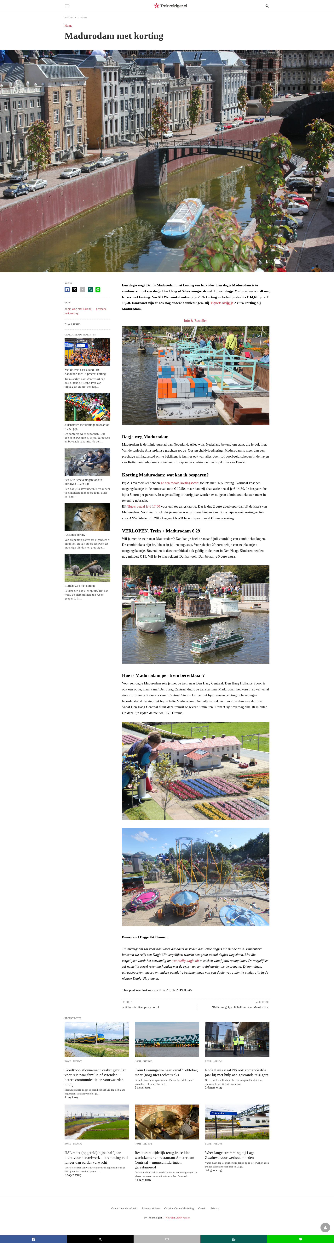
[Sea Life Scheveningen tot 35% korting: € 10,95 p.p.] (87, 462)
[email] (167, 1239)
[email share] (82, 289)
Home (84, 17)
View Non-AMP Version (177, 1217)
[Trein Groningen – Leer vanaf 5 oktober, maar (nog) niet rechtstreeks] (167, 1039)
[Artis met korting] (87, 517)
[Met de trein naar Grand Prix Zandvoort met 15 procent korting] (87, 352)
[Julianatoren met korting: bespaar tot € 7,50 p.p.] (87, 407)
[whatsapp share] (90, 289)
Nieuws (77, 1061)
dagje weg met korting (78, 308)
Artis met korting (75, 534)
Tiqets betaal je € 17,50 (143, 506)
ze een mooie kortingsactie (179, 483)
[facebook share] (67, 289)
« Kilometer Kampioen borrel (141, 1007)
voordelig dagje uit (185, 961)
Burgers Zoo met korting (80, 585)
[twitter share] (74, 289)
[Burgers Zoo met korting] (87, 568)
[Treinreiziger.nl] (171, 5)
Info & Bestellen (195, 321)
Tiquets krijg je (221, 303)
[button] (195, 375)
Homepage (71, 17)
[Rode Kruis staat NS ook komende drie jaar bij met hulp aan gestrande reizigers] (237, 1039)
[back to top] (325, 1227)
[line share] (97, 289)
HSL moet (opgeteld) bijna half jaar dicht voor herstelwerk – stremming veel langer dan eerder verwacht (96, 1157)
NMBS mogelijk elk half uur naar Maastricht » (240, 1007)
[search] (267, 6)
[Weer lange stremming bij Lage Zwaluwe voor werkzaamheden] (237, 1122)
